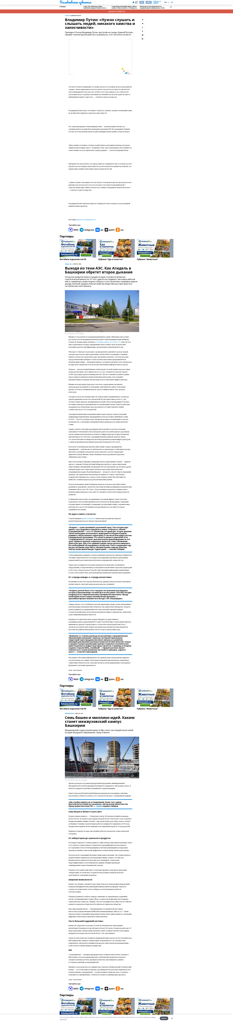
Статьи (67, 15)
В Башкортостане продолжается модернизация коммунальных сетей (152, 7)
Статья (62, 7)
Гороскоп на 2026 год (116, 11)
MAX (148, 2)
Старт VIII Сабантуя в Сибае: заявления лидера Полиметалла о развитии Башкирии (94, 7)
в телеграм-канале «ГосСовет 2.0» (108, 342)
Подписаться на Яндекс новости (157, 2)
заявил (99, 806)
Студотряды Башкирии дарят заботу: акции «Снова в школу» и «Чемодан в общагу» (124, 7)
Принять (164, 1018)
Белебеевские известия (75, 2)
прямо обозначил (88, 518)
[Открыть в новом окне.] (74, 230)
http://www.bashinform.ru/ (86, 220)
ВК (142, 2)
